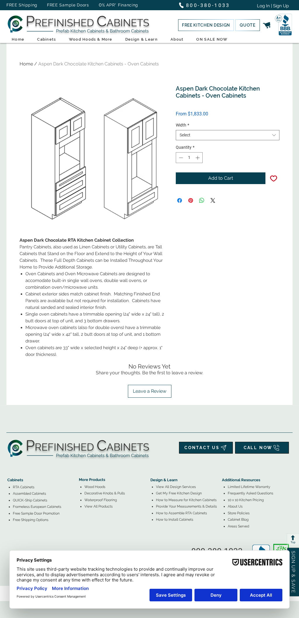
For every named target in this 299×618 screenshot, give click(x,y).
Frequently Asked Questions (250, 493)
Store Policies (239, 513)
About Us (235, 506)
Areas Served (238, 526)
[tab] (10, 464)
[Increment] (198, 158)
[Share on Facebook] (179, 200)
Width (182, 125)
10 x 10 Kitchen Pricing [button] (246, 500)
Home (26, 64)
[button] (206, 25)
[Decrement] (180, 158)
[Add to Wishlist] (273, 178)
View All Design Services (176, 487)
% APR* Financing (120, 5)
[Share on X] (212, 200)
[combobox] (227, 135)
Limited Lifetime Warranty (249, 487)
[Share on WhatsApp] (201, 200)
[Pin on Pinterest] (190, 200)
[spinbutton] (189, 158)
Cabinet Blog (238, 519)
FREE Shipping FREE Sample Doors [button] (50, 5)
